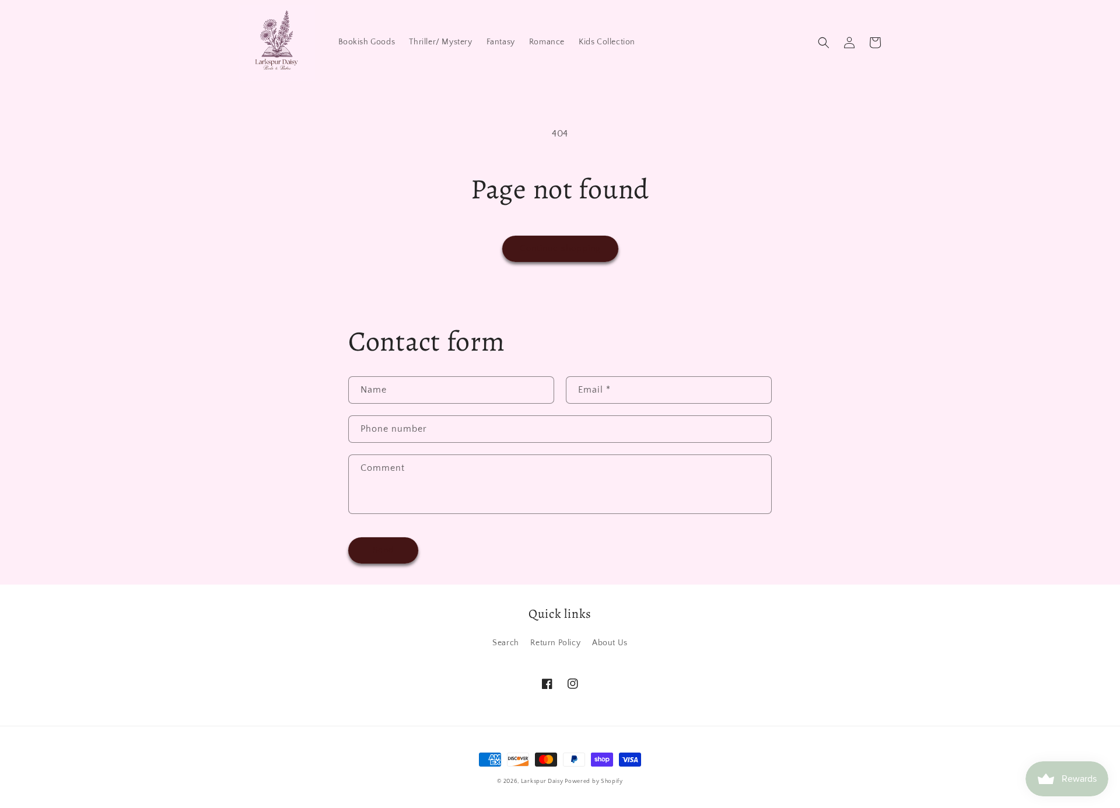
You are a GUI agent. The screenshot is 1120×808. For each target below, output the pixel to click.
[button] (823, 42)
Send (383, 550)
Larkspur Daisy (543, 781)
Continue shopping (560, 248)
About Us (610, 643)
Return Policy (555, 643)
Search (505, 643)
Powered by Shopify (594, 781)
